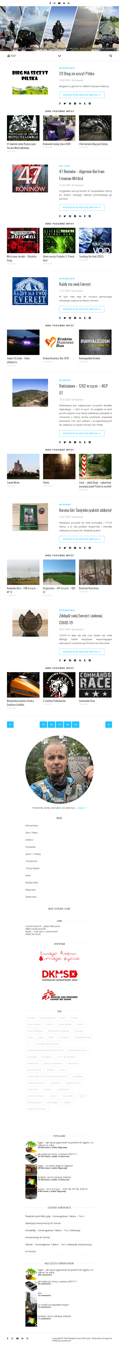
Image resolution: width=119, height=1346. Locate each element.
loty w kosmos (66, 1057)
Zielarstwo (31, 896)
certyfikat (34, 1024)
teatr (53, 1096)
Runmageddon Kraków (89, 358)
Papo (63, 1070)
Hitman (64, 1037)
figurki (79, 1031)
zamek (67, 1102)
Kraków (32, 1057)
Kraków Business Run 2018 (56, 358)
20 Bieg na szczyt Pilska (76, 73)
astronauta (48, 1018)
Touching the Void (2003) (91, 256)
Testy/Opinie (32, 868)
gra (40, 1037)
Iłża (40, 1293)
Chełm (46, 482)
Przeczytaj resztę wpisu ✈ (81, 94)
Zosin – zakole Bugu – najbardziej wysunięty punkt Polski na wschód (95, 484)
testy (82, 1096)
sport (48, 1089)
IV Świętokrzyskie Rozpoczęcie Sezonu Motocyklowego (21, 146)
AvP (64, 1018)
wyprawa (52, 1102)
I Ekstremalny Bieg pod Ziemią (93, 144)
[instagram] (55, 3)
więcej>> (82, 807)
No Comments (77, 80)
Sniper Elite (73, 1083)
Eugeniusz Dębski (58, 1031)
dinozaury (65, 1024)
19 (75, 724)
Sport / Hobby (33, 853)
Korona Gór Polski (47, 1044)
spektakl (33, 1089)
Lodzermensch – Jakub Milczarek (42, 926)
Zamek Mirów (13, 482)
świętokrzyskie (37, 1109)
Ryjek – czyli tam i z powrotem (41, 931)
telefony (67, 1096)
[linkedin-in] (64, 3)
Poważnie (30, 846)
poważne (78, 1076)
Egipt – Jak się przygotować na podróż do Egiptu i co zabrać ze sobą (65, 1144)
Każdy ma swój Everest (75, 284)
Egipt (81, 1024)
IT (29, 1044)
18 (67, 724)
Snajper (55, 1083)
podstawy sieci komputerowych (47, 1076)
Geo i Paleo (31, 832)
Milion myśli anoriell (35, 928)
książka (46, 1057)
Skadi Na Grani (33, 934)
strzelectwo (36, 1096)
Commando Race (87, 701)
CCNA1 (74, 1018)
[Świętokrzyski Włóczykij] (11, 55)
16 (51, 724)
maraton (33, 1063)
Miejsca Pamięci (53, 1063)
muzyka (73, 1063)
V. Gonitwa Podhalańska (54, 701)
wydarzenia (35, 1102)
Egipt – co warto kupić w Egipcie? (55, 1165)
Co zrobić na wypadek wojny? (53, 1304)
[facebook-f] (50, 3)
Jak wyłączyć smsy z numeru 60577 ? (57, 1154)
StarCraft (63, 1089)
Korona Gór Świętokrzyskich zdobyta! (85, 510)
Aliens (31, 1018)
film (30, 1037)
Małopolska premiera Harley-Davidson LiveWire (21, 703)
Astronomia (31, 825)
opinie (50, 1070)
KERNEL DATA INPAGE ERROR (54, 1177)
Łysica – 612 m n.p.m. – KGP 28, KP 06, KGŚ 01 (63, 1188)
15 (43, 724)
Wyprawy (65, 380)
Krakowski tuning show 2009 (57, 144)
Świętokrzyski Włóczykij (37, 1216)
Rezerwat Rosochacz (89, 588)
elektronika (35, 1031)
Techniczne (31, 861)
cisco (50, 1024)
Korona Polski (78, 1050)
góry (51, 1037)
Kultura (64, 166)
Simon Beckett (36, 1083)
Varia (28, 875)
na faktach (34, 1070)
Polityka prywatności (61, 1340)
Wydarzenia (67, 68)
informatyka (82, 1037)
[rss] (68, 3)
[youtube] (59, 3)
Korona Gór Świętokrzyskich (46, 1050)
